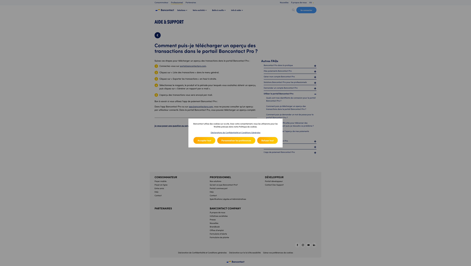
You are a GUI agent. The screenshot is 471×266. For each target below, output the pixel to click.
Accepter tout (204, 140)
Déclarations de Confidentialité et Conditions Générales (235, 132)
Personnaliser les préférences (236, 140)
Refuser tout (267, 140)
